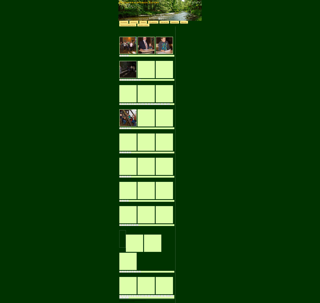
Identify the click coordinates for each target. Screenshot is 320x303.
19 (172, 296)
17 (165, 104)
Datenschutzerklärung (127, 25)
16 (162, 104)
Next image (122, 232)
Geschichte (164, 22)
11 (146, 104)
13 (152, 104)
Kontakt (184, 22)
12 (149, 104)
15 (159, 104)
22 (127, 298)
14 (155, 104)
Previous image (120, 232)
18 (168, 104)
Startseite (123, 22)
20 (121, 298)
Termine (143, 22)
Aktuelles (134, 22)
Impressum (174, 22)
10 (142, 104)
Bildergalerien (143, 25)
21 (124, 298)
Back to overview (124, 239)
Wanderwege (153, 22)
